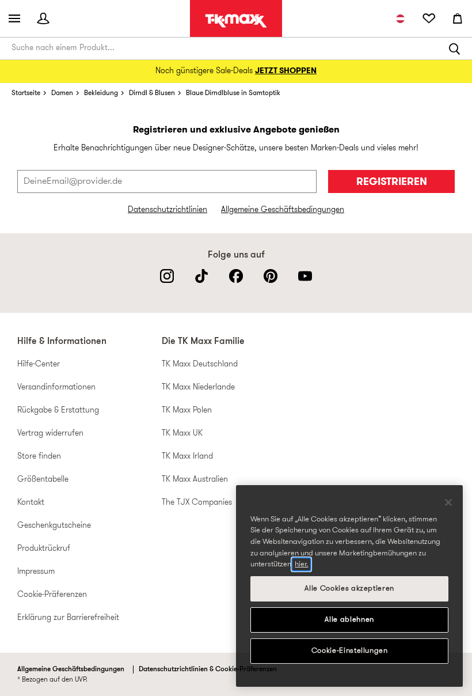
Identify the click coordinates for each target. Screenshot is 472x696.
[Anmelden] (43, 18)
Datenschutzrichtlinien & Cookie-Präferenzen (208, 669)
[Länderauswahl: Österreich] (400, 18)
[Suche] (454, 48)
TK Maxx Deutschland (200, 364)
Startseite (26, 93)
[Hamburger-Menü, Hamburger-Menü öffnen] (14, 18)
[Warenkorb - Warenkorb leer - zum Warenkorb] (457, 18)
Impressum (36, 572)
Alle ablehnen (349, 619)
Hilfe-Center (38, 364)
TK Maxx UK (182, 433)
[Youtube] (305, 276)
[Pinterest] (270, 276)
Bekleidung (101, 93)
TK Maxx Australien (195, 479)
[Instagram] (167, 276)
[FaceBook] (236, 276)
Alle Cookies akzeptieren (349, 588)
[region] (349, 586)
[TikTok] (201, 276)
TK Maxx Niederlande (198, 387)
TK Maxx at (236, 21)
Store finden (39, 456)
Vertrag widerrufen (50, 433)
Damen (62, 93)
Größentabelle (42, 479)
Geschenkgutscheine (54, 525)
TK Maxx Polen (187, 410)
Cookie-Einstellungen (349, 651)
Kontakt (30, 502)
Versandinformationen (56, 387)
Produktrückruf (43, 548)
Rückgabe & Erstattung (58, 410)
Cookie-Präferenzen (52, 595)
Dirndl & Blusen (152, 93)
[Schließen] (448, 502)
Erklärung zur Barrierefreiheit (68, 618)
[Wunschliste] (428, 18)
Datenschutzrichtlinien (167, 210)
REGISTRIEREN (391, 182)
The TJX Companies (197, 502)
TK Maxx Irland (187, 456)
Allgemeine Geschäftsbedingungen (282, 210)
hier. (301, 564)
